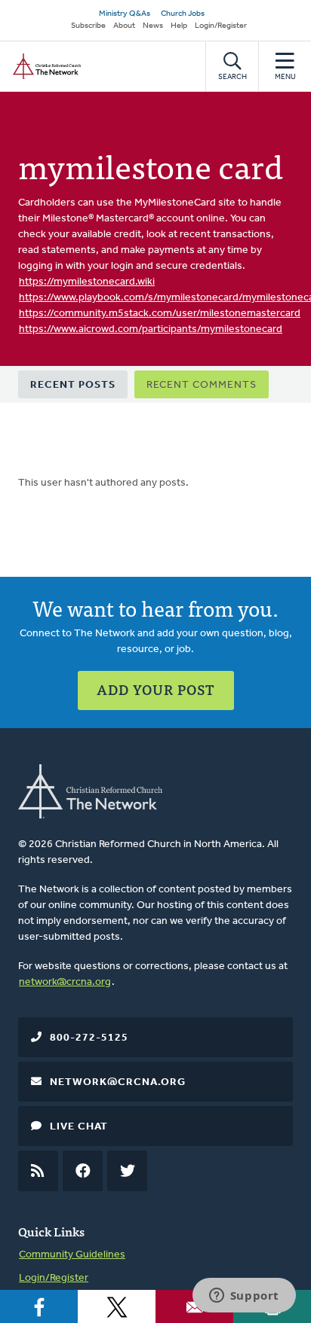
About (124, 26)
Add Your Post (156, 689)
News (153, 26)
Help (179, 26)
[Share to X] (117, 1306)
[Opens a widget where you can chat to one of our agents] (244, 1296)
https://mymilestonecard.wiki (87, 282)
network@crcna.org (65, 982)
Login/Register (221, 26)
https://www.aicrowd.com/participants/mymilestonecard (150, 329)
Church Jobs (183, 14)
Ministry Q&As (124, 14)
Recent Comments (201, 385)
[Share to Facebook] (39, 1306)
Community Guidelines (72, 1255)
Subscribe (88, 26)
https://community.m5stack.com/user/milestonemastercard (159, 313)
